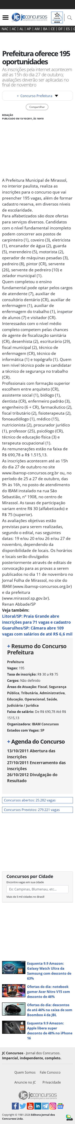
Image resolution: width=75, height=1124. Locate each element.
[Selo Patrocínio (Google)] (57, 17)
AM (37, 28)
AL (21, 28)
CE (53, 28)
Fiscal (42, 686)
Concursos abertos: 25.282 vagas (30, 800)
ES (68, 28)
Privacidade (51, 1082)
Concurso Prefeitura (34, 96)
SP (42, 730)
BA (45, 28)
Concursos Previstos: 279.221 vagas (32, 809)
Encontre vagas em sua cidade (25, 882)
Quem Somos (25, 1072)
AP (29, 28)
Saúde (52, 699)
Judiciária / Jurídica (23, 705)
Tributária (29, 693)
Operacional (35, 699)
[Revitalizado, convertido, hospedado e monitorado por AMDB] (69, 1117)
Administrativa (52, 693)
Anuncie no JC (25, 1082)
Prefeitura (15, 662)
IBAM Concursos (45, 724)
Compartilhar (37, 107)
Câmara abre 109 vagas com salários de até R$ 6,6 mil (37, 631)
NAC (5, 28)
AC (14, 28)
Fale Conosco (50, 1072)
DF (60, 28)
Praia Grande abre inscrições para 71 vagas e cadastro (36, 619)
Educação (15, 699)
